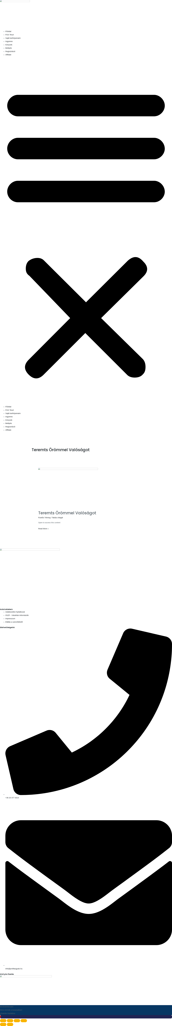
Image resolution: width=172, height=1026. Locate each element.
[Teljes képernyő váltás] (10, 1020)
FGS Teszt (9, 35)
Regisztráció (10, 51)
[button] (86, 232)
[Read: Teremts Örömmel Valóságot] (68, 488)
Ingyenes (9, 41)
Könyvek (8, 45)
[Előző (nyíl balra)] (3, 1024)
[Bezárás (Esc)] (24, 1020)
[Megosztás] (17, 1020)
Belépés (8, 48)
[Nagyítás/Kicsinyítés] (3, 1020)
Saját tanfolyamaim (13, 38)
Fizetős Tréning (44, 518)
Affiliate (8, 55)
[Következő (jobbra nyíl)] (10, 1024)
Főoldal (8, 31)
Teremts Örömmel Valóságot (67, 513)
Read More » (43, 528)
